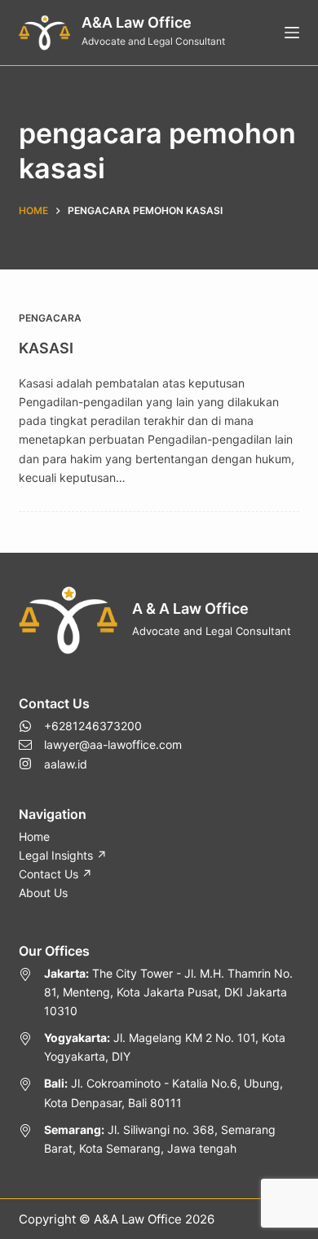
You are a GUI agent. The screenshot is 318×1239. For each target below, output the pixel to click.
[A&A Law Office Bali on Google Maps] (158, 1092)
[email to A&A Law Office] (100, 744)
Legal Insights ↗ (63, 855)
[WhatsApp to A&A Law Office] (100, 725)
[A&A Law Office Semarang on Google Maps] (158, 1139)
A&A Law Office (137, 22)
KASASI (46, 348)
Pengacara (50, 318)
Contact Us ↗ (55, 874)
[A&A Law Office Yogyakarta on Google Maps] (158, 1047)
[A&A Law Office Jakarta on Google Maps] (158, 992)
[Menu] (292, 32)
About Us (43, 893)
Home (34, 836)
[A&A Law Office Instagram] (100, 764)
